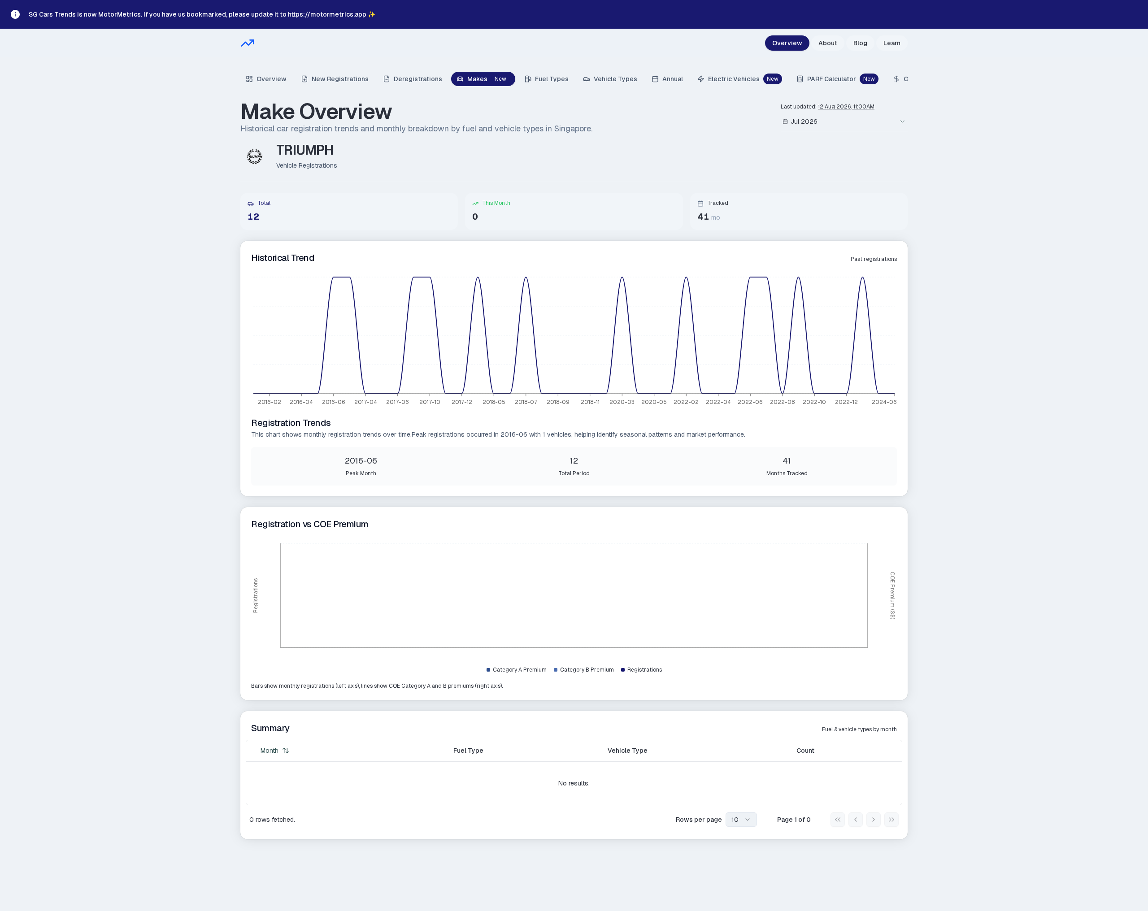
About (827, 43)
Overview (787, 43)
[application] (574, 342)
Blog (860, 43)
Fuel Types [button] (552, 79)
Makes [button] (486, 79)
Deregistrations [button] (418, 79)
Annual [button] (672, 79)
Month (269, 750)
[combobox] (834, 121)
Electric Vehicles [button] (743, 79)
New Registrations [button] (340, 79)
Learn (891, 43)
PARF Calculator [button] (841, 79)
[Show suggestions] (902, 121)
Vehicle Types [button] (615, 79)
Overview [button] (272, 79)
